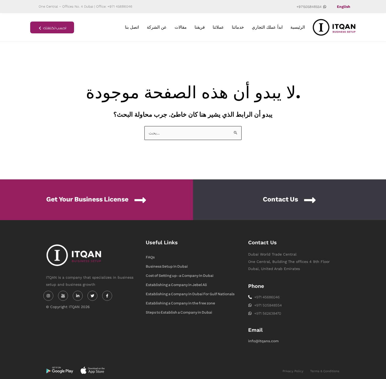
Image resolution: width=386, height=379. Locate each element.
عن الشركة (157, 27)
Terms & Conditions (324, 371)
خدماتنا (238, 27)
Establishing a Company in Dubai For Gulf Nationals (190, 294)
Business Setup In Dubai (167, 266)
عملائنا (218, 27)
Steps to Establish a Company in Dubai (179, 312)
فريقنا (200, 27)
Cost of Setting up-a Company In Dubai (179, 276)
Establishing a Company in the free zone (180, 303)
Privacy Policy (293, 371)
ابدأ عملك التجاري (267, 27)
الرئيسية (297, 27)
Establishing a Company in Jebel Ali (176, 285)
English (343, 6)
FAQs (150, 257)
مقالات (181, 27)
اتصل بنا (132, 27)
